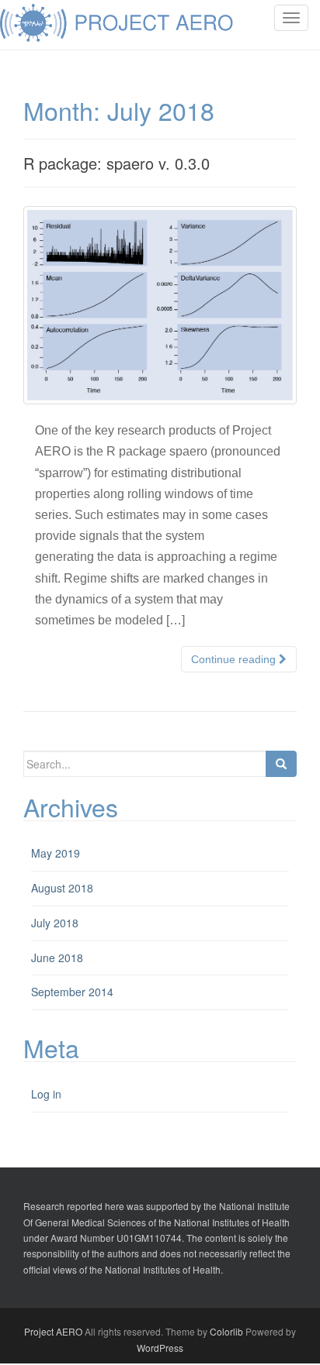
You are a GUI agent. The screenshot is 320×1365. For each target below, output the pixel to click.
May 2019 (55, 853)
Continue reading (235, 659)
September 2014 (72, 991)
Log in (46, 1094)
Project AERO (53, 1331)
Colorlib (226, 1331)
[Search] (281, 764)
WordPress (160, 1347)
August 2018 (62, 888)
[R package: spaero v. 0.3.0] (160, 305)
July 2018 (54, 922)
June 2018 (57, 957)
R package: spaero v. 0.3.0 (116, 163)
